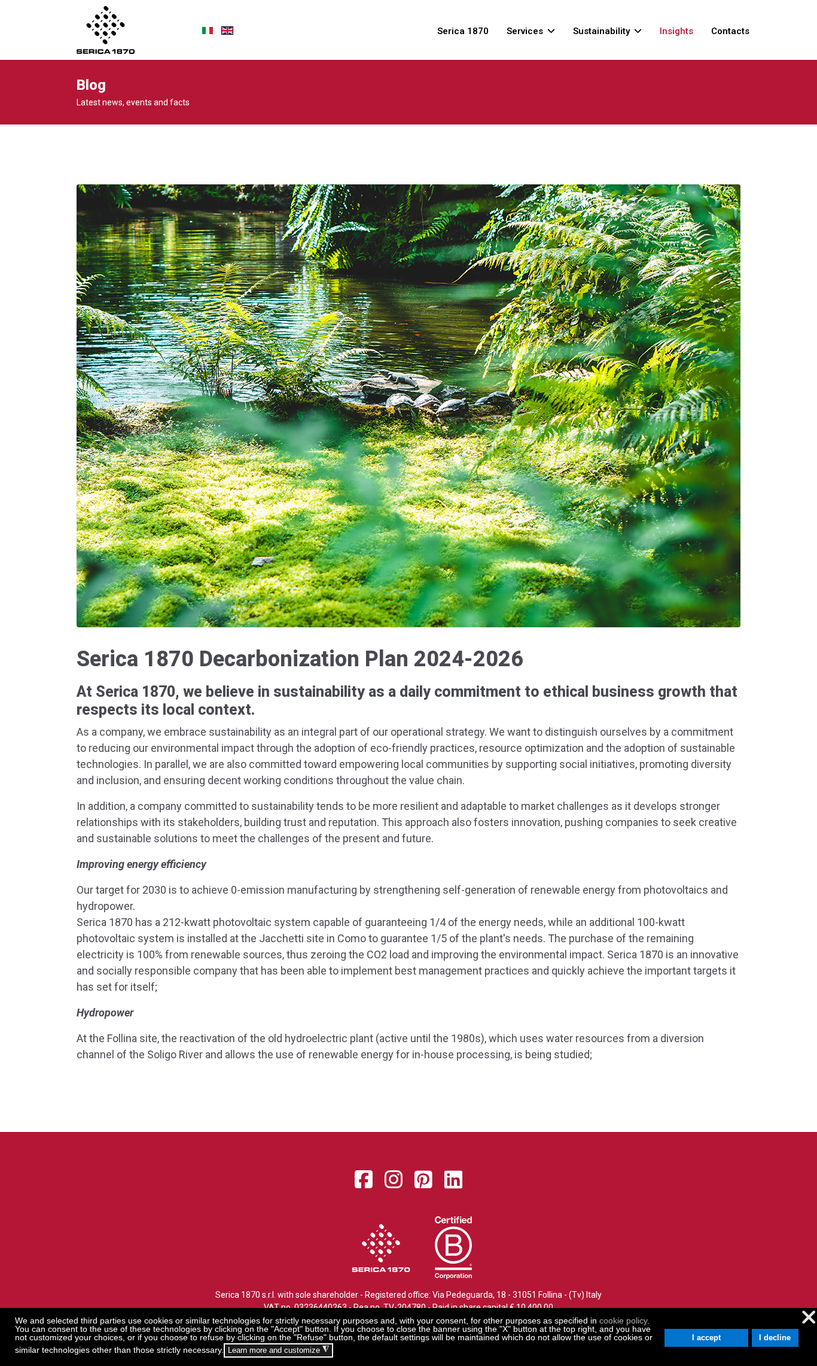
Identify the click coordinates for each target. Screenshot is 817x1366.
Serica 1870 (463, 31)
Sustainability (601, 31)
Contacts (730, 31)
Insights (676, 31)
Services (525, 31)
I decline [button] (775, 1338)
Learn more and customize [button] (278, 1350)
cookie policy (623, 1320)
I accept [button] (706, 1338)
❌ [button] (808, 1317)
